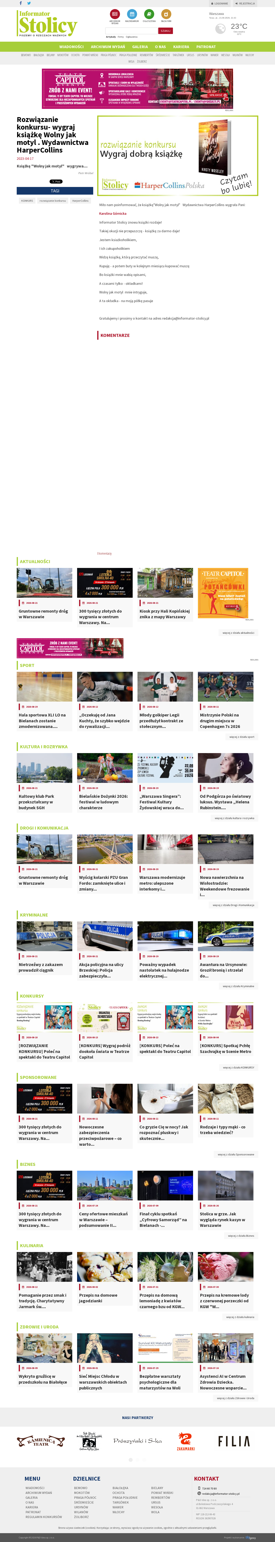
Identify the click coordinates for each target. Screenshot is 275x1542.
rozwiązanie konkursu (53, 200)
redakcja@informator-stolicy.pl (221, 1494)
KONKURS (27, 200)
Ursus (190, 55)
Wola (131, 61)
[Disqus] (177, 395)
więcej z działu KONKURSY (238, 1067)
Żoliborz (142, 61)
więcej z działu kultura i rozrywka (234, 818)
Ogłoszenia (132, 36)
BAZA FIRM (166, 21)
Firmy (121, 36)
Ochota (75, 55)
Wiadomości (71, 46)
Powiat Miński (90, 55)
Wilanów (238, 55)
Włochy (249, 55)
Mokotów (62, 55)
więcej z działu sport (242, 737)
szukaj (165, 31)
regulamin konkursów (44, 1517)
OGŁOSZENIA (149, 21)
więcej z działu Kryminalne (238, 986)
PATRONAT (206, 46)
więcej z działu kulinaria (240, 1317)
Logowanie (221, 3)
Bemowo (26, 55)
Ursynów (202, 55)
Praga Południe (128, 55)
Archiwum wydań (108, 46)
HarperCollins (80, 200)
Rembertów (146, 55)
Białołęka (39, 55)
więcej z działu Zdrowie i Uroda (235, 1398)
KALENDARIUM (132, 21)
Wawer (214, 55)
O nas (160, 46)
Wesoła (225, 55)
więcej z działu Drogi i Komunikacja (233, 905)
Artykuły (111, 36)
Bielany (51, 55)
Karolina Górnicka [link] (112, 213)
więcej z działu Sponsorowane (236, 1154)
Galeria (140, 46)
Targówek (178, 55)
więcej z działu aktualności (238, 633)
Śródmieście (163, 55)
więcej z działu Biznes (241, 1236)
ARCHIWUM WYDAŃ (115, 22)
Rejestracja (247, 3)
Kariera (181, 46)
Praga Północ (109, 55)
